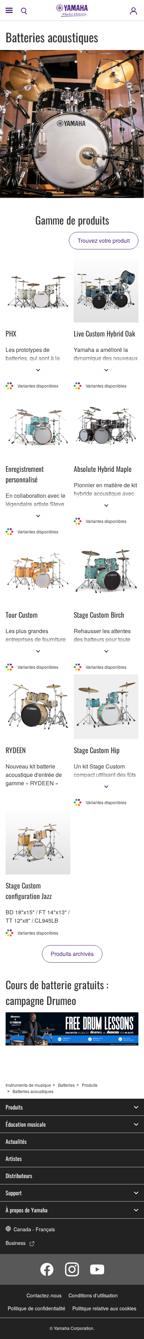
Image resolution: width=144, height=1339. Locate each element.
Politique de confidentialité (36, 1308)
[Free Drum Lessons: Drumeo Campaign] (72, 1029)
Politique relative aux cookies (104, 1308)
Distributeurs (19, 1175)
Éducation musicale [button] (26, 1124)
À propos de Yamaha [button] (27, 1210)
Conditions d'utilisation (93, 1295)
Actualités (16, 1141)
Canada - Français (34, 1229)
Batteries (66, 1085)
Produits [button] (14, 1107)
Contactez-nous (44, 1295)
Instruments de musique (28, 1085)
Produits (90, 1085)
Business (16, 1242)
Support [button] (14, 1193)
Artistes (14, 1158)
